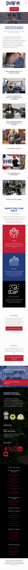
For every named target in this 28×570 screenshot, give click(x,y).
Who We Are (14, 532)
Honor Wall (14, 523)
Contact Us (14, 540)
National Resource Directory (14, 551)
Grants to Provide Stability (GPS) (14, 479)
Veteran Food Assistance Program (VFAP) (14, 475)
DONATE (14, 9)
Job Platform (14, 554)
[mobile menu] (26, 3)
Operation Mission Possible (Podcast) (14, 492)
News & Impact (14, 534)
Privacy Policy (14, 565)
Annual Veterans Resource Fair (14, 501)
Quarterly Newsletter (14, 538)
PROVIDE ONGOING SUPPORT (14, 199)
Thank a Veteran (14, 521)
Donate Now (14, 513)
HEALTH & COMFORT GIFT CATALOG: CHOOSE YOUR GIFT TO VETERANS (14, 97)
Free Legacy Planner (14, 525)
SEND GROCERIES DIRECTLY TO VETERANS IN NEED (14, 72)
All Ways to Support (14, 511)
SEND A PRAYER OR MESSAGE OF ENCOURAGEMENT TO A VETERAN (14, 123)
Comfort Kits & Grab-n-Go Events (14, 486)
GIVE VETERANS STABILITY (14, 148)
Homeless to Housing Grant (14, 482)
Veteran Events (14, 504)
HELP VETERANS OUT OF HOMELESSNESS (14, 174)
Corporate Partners (14, 517)
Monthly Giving (14, 515)
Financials (14, 536)
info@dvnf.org (11, 429)
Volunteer (14, 519)
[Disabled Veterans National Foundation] (14, 3)
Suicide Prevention (14, 547)
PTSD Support (14, 549)
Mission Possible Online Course (14, 489)
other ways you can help (16, 222)
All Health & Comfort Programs (14, 471)
